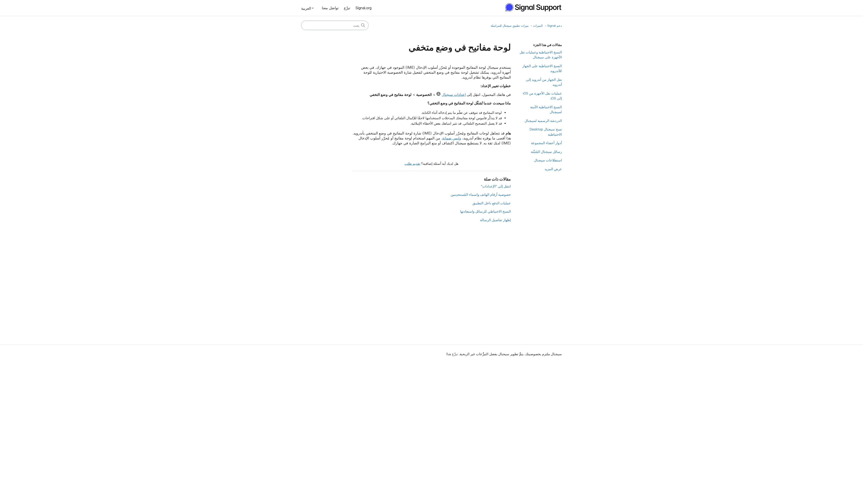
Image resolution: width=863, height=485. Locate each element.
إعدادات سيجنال (454, 94)
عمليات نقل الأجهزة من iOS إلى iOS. (542, 96)
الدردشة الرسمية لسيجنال (543, 121)
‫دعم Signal (554, 25)
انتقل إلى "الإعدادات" (496, 186)
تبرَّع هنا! (452, 354)
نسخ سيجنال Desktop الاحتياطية (545, 132)
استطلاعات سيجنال (548, 160)
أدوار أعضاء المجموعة (546, 143)
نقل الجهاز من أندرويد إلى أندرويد (544, 82)
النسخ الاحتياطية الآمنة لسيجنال (546, 109)
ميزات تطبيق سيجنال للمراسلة (510, 25)
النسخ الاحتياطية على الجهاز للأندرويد (542, 68)
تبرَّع (347, 8)
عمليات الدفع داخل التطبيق (491, 203)
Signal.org (363, 8)
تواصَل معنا (330, 8)
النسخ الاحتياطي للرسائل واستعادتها (485, 211)
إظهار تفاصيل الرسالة (495, 220)
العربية (306, 8)
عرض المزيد (553, 169)
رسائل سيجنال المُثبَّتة (546, 152)
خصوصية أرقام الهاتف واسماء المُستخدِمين (481, 194)
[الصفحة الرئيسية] (531, 7)
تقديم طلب (412, 163)
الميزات (538, 25)
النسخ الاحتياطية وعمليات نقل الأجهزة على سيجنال (541, 55)
